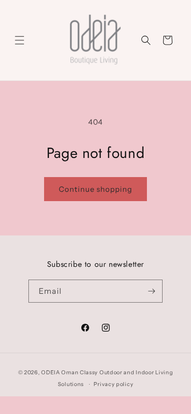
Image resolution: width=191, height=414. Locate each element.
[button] (19, 40)
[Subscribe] (151, 291)
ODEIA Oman (59, 372)
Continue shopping (95, 189)
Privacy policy (113, 384)
